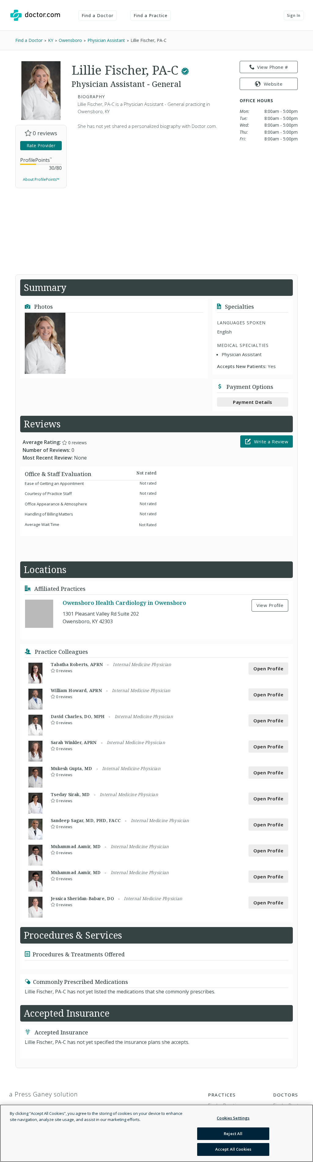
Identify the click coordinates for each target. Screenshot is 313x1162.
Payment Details (252, 402)
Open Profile (268, 668)
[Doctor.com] (35, 15)
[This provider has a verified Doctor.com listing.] (185, 69)
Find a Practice (151, 15)
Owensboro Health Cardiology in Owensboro (124, 602)
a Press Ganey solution (43, 1094)
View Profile (269, 605)
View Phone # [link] (272, 67)
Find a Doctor (97, 15)
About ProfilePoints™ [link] (41, 179)
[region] (156, 1133)
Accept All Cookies (233, 1149)
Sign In (293, 15)
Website (273, 84)
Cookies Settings (233, 1118)
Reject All (233, 1133)
